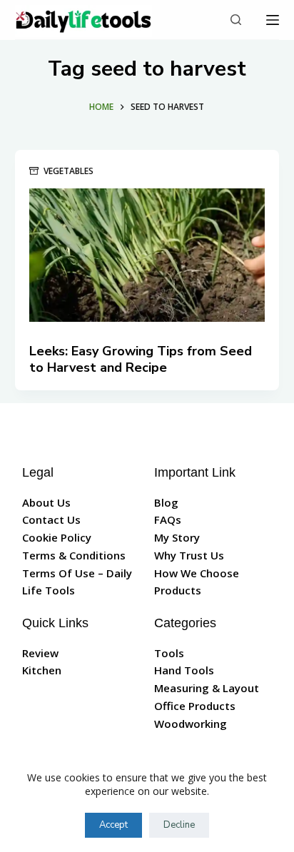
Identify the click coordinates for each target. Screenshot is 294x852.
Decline (179, 824)
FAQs (167, 519)
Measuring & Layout (206, 688)
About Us (46, 502)
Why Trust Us (189, 555)
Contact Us (51, 519)
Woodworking (190, 723)
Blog (166, 502)
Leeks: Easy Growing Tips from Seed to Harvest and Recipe (140, 359)
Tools (169, 653)
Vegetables (68, 171)
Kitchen (41, 670)
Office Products (194, 706)
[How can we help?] (235, 19)
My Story (177, 537)
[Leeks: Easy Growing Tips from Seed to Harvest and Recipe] (147, 254)
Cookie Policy (56, 537)
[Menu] (272, 20)
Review (40, 653)
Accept (113, 824)
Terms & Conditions (74, 555)
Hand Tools (184, 670)
